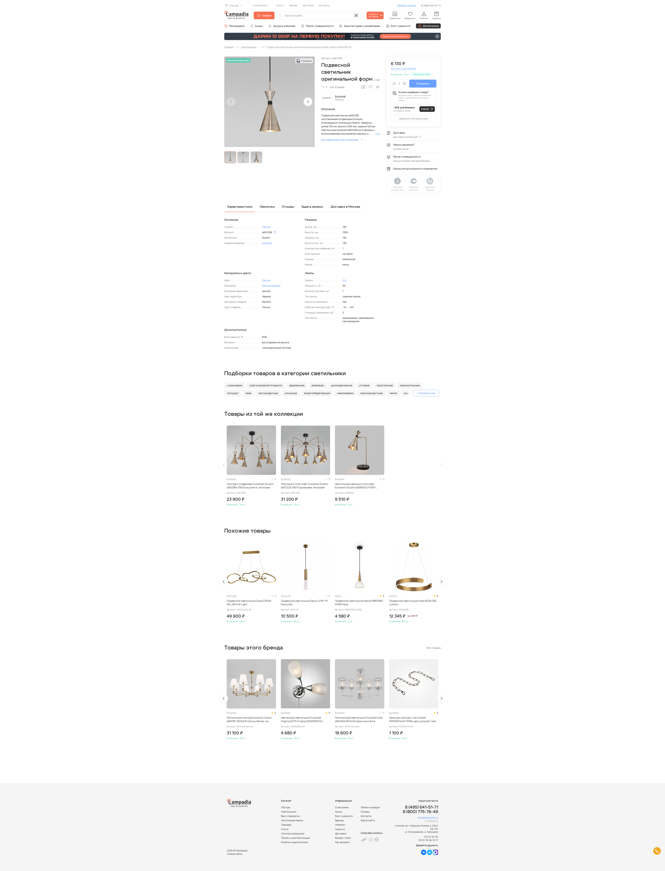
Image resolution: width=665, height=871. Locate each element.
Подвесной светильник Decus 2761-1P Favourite (304, 602)
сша (406, 393)
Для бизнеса (431, 26)
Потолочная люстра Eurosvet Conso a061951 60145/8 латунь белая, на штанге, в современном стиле (249, 719)
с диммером (234, 385)
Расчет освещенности (320, 26)
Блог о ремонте (400, 26)
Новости (340, 829)
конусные (291, 393)
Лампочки (267, 206)
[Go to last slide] (223, 581)
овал (248, 393)
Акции (259, 26)
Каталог (267, 15)
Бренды (339, 820)
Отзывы (365, 811)
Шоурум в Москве (284, 26)
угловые (364, 385)
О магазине (341, 807)
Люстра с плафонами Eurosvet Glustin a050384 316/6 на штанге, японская (250, 485)
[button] (230, 157)
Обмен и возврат (370, 807)
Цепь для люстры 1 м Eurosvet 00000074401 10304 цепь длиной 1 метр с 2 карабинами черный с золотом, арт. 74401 (413, 719)
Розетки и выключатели (294, 842)
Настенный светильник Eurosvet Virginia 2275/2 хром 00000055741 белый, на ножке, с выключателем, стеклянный (302, 719)
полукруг (233, 393)
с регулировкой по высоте (265, 385)
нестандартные (268, 393)
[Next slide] (308, 101)
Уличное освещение (292, 833)
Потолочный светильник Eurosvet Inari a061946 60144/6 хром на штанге (359, 719)
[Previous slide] (231, 101)
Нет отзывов (337, 87)
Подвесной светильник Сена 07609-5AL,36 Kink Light (249, 602)
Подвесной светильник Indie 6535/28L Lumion (413, 602)
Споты (284, 829)
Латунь (266, 280)
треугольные (384, 385)
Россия (266, 226)
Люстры (285, 807)
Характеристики (239, 206)
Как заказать (342, 842)
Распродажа (236, 26)
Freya (338, 595)
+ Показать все (426, 393)
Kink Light (232, 595)
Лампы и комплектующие (295, 837)
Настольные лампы (292, 820)
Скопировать (431, 820)
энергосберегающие (317, 393)
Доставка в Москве (345, 206)
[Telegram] (429, 854)
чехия (393, 393)
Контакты (366, 816)
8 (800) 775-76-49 (420, 812)
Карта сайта (368, 820)
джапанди (318, 385)
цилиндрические (341, 385)
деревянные (297, 385)
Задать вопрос (312, 206)
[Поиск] (280, 15)
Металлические (271, 285)
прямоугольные (410, 385)
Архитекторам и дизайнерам (362, 26)
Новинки (340, 824)
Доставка (340, 833)
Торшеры (286, 824)
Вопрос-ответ (343, 837)
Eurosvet (340, 96)
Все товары (434, 648)
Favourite (286, 595)
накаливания (345, 393)
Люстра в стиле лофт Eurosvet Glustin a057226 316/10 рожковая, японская (304, 485)
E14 (344, 280)
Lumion (393, 595)
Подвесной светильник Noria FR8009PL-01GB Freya (359, 602)
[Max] (435, 854)
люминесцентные (371, 393)
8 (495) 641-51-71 (431, 5)
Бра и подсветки (290, 816)
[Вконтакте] (423, 854)
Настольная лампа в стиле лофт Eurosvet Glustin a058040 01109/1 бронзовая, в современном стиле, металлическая (356, 485)
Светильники (288, 811)
